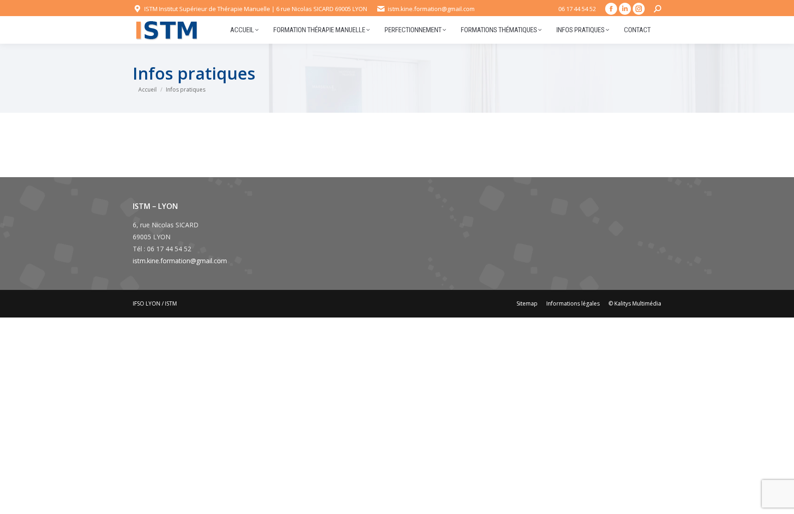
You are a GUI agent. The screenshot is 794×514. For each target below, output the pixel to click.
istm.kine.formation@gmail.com (180, 260)
